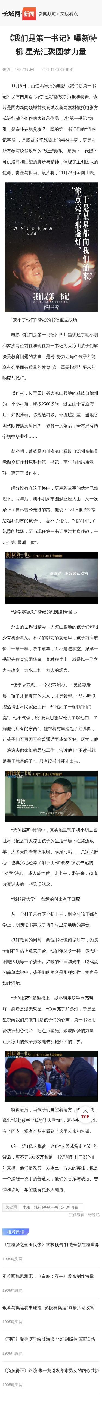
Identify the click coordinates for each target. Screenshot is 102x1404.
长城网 (11, 14)
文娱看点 (69, 14)
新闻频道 (47, 14)
